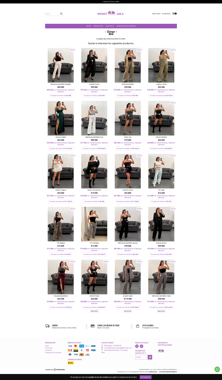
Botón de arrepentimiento (168, 372)
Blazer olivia (94, 84)
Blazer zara (127, 296)
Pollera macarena (61, 296)
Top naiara (61, 243)
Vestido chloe (128, 190)
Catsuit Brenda (161, 137)
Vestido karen (61, 137)
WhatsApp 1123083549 (112, 346)
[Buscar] (61, 14)
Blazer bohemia (128, 84)
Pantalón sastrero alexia (127, 243)
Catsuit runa (94, 296)
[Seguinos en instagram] (137, 346)
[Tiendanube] (55, 370)
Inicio (88, 26)
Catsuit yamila (61, 190)
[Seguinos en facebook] (141, 346)
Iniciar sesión (166, 13)
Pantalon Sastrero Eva (94, 137)
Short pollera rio (94, 190)
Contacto (110, 26)
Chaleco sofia (161, 84)
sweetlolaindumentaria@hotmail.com (118, 348)
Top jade (161, 190)
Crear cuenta (156, 13)
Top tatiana (94, 243)
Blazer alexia (161, 243)
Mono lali (127, 137)
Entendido (145, 377)
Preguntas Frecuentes (126, 26)
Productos (98, 26)
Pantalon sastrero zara (161, 296)
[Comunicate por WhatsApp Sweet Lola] (217, 369)
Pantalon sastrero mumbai (61, 84)
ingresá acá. (153, 372)
